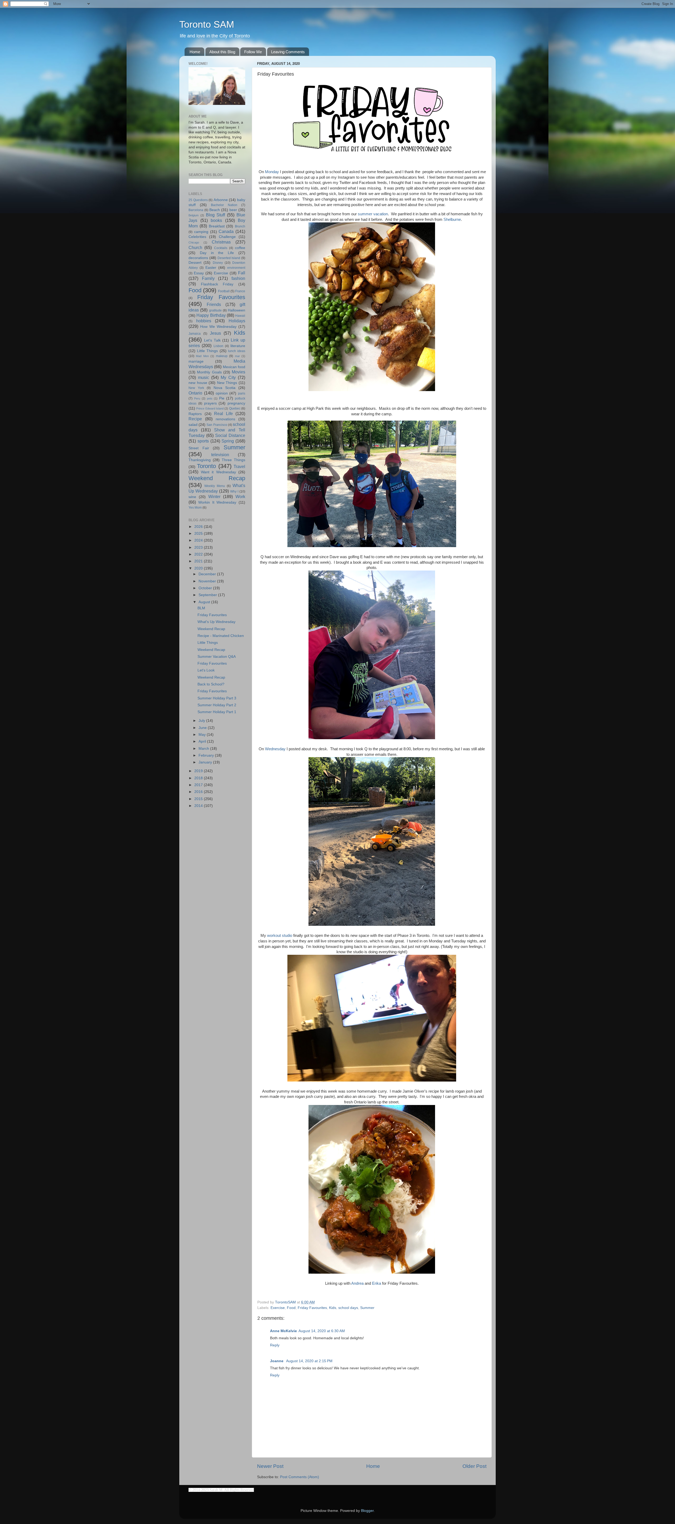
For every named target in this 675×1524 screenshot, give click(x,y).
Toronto (206, 466)
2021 (199, 561)
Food (291, 1308)
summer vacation (373, 214)
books (216, 220)
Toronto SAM (206, 24)
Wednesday (275, 749)
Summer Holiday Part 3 (216, 698)
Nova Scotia (224, 388)
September (208, 595)
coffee (240, 248)
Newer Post (270, 1466)
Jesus (215, 333)
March (204, 749)
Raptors (195, 414)
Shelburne (452, 219)
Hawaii (240, 316)
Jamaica (195, 333)
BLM (201, 608)
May (203, 735)
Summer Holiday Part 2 (216, 705)
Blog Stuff (215, 214)
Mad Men (202, 356)
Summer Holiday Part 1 (216, 712)
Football (224, 291)
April (203, 741)
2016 (199, 792)
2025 (199, 533)
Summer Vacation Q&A (216, 657)
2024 (199, 540)
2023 (199, 547)
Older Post (474, 1466)
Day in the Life (217, 253)
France (240, 291)
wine (192, 497)
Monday (272, 172)
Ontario (195, 393)
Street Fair (199, 448)
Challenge (227, 237)
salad (193, 425)
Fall (241, 272)
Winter (214, 496)
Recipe (195, 418)
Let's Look (206, 670)
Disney (218, 263)
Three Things (233, 460)
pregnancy (236, 403)
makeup (222, 356)
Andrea (357, 1283)
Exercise (278, 1308)
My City (228, 377)
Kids (332, 1308)
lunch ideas (236, 351)
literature (237, 346)
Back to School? (210, 684)
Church (195, 247)
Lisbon (218, 346)
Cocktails (220, 248)
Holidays (237, 320)
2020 (199, 568)
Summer (367, 1308)
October (206, 588)
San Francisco (216, 425)
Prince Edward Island (210, 408)
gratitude (215, 310)
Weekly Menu (214, 486)
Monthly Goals (209, 372)
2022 (199, 554)
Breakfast (217, 226)
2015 (199, 799)
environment (236, 268)
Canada (226, 231)
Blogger (367, 1511)
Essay (199, 273)
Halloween (236, 310)
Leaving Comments (288, 52)
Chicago (194, 242)
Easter (210, 268)
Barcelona (196, 210)
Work (240, 496)
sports (203, 441)
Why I (234, 491)
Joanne (277, 1361)
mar (237, 356)
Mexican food (234, 367)
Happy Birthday (210, 315)
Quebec (234, 408)
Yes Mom (195, 507)
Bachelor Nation (224, 205)
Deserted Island (229, 258)
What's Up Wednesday (216, 622)
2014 (199, 806)
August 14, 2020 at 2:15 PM (309, 1361)
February (207, 755)
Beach (214, 210)
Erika (376, 1283)
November (208, 581)
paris (241, 393)
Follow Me (253, 52)
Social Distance (230, 435)
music (203, 377)
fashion (238, 278)
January (206, 762)
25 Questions (198, 200)
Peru (197, 398)
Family (208, 278)
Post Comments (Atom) (299, 1477)
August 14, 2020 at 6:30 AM (321, 1331)
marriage (196, 361)
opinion (222, 393)
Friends (214, 304)
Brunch (240, 226)
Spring (227, 441)
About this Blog (222, 52)
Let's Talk (212, 340)
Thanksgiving (200, 460)
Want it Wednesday (218, 472)
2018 (199, 778)
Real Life (223, 413)
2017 (199, 785)
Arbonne (221, 200)
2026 (199, 527)
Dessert (195, 263)
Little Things (207, 351)
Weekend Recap (217, 478)
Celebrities (197, 237)
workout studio (279, 935)
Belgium (194, 215)
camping (201, 232)
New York (196, 388)
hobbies (203, 320)
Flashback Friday (217, 284)
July (202, 721)
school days (348, 1308)
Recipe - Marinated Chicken (220, 636)
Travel (239, 466)
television (220, 454)
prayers (210, 403)
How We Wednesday (218, 327)
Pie (221, 398)
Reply (274, 1345)
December (208, 574)
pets (210, 398)
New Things (227, 383)
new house (198, 383)
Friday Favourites (312, 1308)
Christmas (221, 242)
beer (233, 210)
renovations (225, 419)
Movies (238, 371)
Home (195, 52)
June (203, 728)
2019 (199, 771)
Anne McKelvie (283, 1331)
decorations (198, 258)
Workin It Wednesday (217, 502)
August (205, 602)
